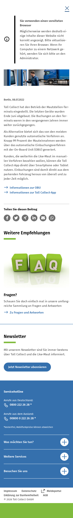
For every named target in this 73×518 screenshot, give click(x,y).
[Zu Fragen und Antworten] (36, 266)
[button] (7, 218)
